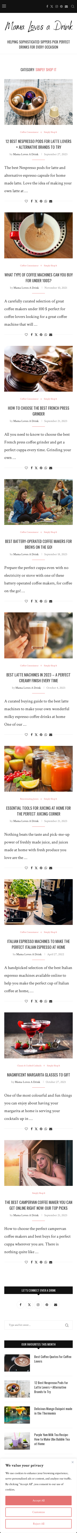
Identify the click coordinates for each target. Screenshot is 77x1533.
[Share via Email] (50, 201)
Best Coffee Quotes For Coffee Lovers (52, 1358)
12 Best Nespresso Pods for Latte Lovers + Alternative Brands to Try (38, 144)
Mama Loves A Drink (25, 154)
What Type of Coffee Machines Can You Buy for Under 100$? (38, 277)
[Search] (73, 6)
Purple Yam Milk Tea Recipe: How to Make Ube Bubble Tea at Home (52, 1439)
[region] (38, 1495)
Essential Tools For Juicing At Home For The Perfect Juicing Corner (38, 811)
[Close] (72, 1462)
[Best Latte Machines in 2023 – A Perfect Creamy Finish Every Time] (38, 635)
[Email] (66, 6)
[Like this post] (26, 201)
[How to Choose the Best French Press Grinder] (38, 369)
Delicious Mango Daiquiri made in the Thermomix (53, 1410)
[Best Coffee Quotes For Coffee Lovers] (17, 1363)
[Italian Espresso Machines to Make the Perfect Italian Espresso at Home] (38, 902)
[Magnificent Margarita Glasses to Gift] (38, 1035)
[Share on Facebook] (32, 201)
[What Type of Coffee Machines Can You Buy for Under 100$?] (38, 235)
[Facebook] (47, 6)
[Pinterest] (61, 6)
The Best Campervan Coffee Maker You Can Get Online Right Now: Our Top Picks (38, 1205)
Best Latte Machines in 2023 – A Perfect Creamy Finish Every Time (38, 677)
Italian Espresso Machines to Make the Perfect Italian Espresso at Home (38, 944)
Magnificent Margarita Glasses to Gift (38, 1075)
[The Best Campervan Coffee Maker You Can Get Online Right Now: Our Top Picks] (38, 1163)
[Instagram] (56, 6)
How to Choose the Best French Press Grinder (38, 411)
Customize (38, 1512)
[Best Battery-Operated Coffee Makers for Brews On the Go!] (38, 502)
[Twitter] (51, 6)
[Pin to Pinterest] (41, 201)
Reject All (38, 1524)
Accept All (38, 1500)
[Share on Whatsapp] (45, 201)
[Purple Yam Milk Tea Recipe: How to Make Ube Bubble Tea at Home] (17, 1441)
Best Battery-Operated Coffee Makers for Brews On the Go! (38, 544)
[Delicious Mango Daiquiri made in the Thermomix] (17, 1415)
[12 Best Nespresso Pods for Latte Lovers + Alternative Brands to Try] (38, 102)
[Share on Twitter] (36, 201)
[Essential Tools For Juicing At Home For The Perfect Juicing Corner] (38, 769)
